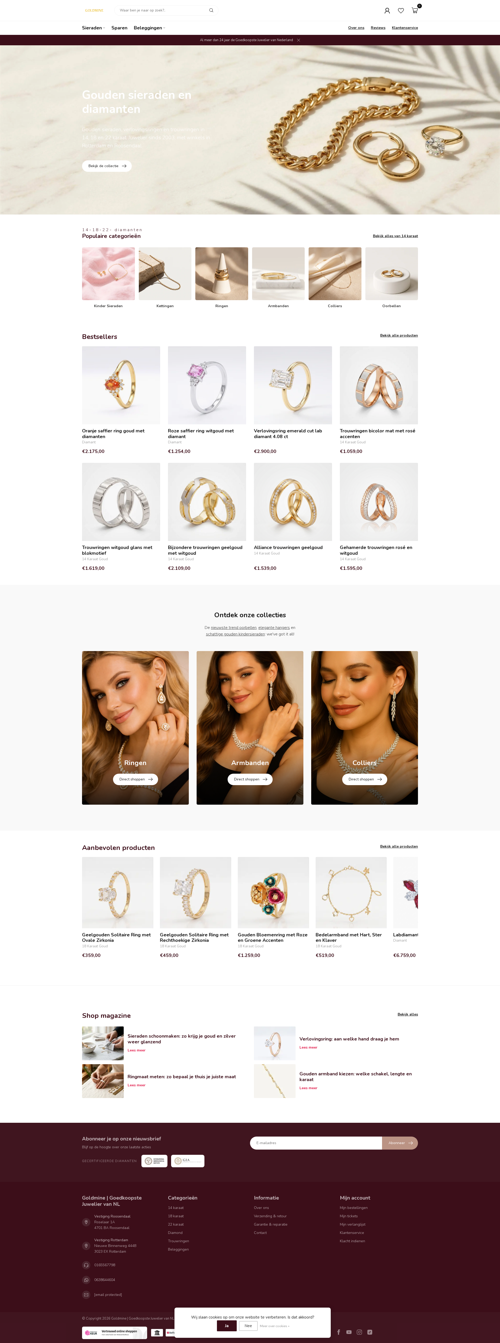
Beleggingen (148, 28)
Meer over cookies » (275, 1326)
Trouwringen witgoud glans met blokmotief (117, 550)
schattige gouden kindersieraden (235, 634)
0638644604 (104, 1279)
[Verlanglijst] (401, 10)
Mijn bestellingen (354, 1207)
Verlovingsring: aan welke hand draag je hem (349, 1039)
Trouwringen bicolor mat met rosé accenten (377, 433)
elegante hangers (274, 627)
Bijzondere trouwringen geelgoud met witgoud (205, 550)
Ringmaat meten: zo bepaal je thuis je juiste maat (182, 1077)
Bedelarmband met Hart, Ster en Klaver (349, 937)
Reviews (378, 27)
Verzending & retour (270, 1216)
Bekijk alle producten (399, 335)
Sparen (119, 28)
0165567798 (104, 1265)
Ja (227, 1326)
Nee (248, 1325)
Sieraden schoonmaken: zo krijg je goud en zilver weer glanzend (182, 1039)
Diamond (175, 1232)
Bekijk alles (408, 1014)
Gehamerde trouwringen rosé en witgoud (376, 550)
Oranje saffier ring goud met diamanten (113, 433)
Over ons (356, 27)
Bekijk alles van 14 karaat (395, 236)
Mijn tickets (349, 1216)
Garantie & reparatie (271, 1224)
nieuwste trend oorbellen (234, 627)
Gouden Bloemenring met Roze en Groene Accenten (273, 937)
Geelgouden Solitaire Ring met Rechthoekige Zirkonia (194, 937)
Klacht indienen (352, 1241)
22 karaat (176, 1224)
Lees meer (137, 1050)
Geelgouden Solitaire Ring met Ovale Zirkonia (116, 937)
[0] (415, 10)
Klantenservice (405, 27)
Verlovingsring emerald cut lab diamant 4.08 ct (288, 433)
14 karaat (176, 1207)
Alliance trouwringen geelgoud (288, 548)
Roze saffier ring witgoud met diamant (201, 433)
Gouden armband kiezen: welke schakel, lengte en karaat (355, 1077)
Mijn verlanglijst (352, 1224)
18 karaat (176, 1216)
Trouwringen (178, 1241)
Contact (260, 1232)
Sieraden (92, 28)
